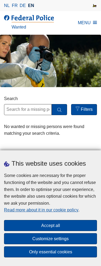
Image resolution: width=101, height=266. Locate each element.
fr (15, 5)
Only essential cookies (50, 252)
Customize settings (50, 238)
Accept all (50, 225)
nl (7, 5)
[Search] (59, 109)
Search (11, 98)
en (31, 5)
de (23, 5)
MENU (84, 22)
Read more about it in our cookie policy (41, 210)
